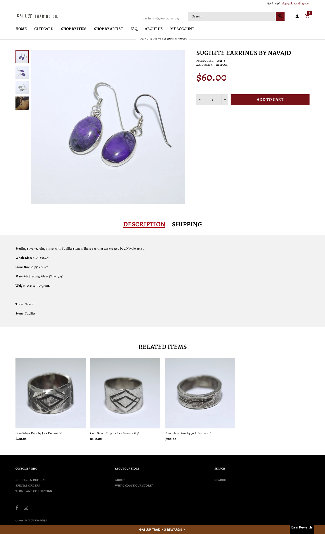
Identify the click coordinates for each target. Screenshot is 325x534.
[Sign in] (297, 16)
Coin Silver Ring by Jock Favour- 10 (38, 433)
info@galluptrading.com (295, 3)
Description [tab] (144, 224)
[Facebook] (16, 508)
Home (142, 39)
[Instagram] (26, 508)
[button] (162, 529)
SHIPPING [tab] (187, 224)
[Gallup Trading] (37, 16)
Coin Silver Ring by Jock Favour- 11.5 (114, 433)
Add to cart (270, 99)
